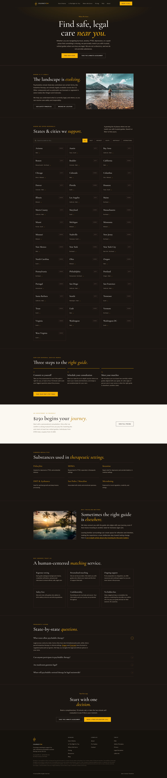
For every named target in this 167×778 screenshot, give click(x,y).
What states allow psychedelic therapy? (83, 638)
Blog (69, 756)
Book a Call (126, 3)
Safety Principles (119, 744)
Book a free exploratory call (97, 719)
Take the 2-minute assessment (92, 55)
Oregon (64, 645)
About (108, 3)
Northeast (116, 140)
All (85, 140)
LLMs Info (116, 753)
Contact (93, 747)
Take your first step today (45, 394)
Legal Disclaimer (118, 750)
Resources (71, 753)
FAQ (103, 3)
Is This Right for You (74, 3)
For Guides (94, 744)
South (107, 140)
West (91, 140)
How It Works (62, 3)
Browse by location (65, 106)
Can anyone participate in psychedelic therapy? (83, 657)
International (127, 140)
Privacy (116, 747)
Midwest (99, 140)
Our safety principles (44, 106)
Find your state (69, 55)
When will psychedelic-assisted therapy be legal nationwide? (83, 672)
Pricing (97, 3)
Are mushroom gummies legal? (83, 665)
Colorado (73, 645)
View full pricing (125, 424)
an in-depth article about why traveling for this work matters (107, 538)
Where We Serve (87, 3)
